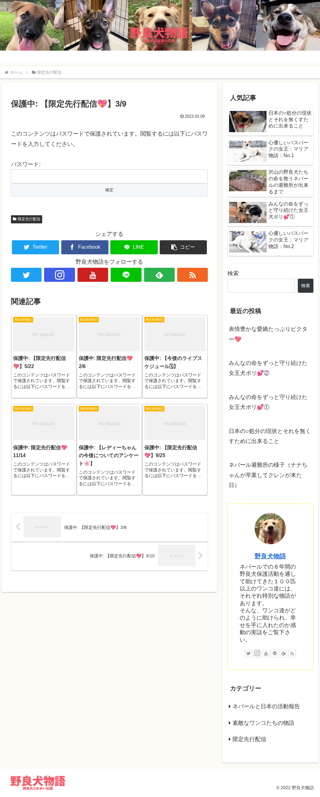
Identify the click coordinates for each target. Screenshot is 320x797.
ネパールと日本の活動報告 (266, 706)
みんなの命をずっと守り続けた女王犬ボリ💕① (268, 402)
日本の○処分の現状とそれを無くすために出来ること (270, 436)
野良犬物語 (270, 556)
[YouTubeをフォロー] (93, 275)
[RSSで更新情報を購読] (192, 275)
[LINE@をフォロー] (126, 275)
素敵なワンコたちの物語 (263, 723)
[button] (183, 247)
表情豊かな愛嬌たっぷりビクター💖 (268, 334)
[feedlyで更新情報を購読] (159, 275)
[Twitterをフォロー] (26, 275)
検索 (233, 273)
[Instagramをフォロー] (59, 275)
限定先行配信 (29, 219)
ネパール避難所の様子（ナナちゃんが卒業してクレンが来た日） (268, 475)
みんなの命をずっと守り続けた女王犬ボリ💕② (268, 368)
